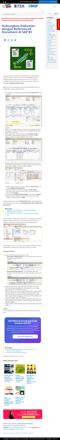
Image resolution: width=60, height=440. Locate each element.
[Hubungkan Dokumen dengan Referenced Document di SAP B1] (22, 58)
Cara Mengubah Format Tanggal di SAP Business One (8, 400)
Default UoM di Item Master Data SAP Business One (20, 399)
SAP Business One (7, 433)
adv (48, 20)
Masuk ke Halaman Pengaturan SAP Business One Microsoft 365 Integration (21, 350)
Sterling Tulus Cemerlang (20, 439)
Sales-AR (49, 37)
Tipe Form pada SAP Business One (17, 352)
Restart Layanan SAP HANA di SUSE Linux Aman (19, 378)
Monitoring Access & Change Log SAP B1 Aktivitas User (31, 379)
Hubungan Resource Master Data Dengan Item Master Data (23, 214)
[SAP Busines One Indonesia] (22, 414)
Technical (49, 59)
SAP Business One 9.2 (16, 433)
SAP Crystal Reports (51, 54)
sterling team (31, 433)
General (49, 26)
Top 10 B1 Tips (50, 60)
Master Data (50, 31)
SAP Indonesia (25, 433)
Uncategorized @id (51, 62)
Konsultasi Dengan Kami (25, 336)
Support (49, 57)
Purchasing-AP (50, 36)
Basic (48, 22)
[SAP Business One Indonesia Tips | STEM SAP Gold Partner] (7, 6)
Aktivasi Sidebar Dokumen (14, 212)
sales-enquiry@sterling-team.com (19, 427)
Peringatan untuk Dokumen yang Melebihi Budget (21, 210)
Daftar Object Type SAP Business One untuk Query (8, 378)
